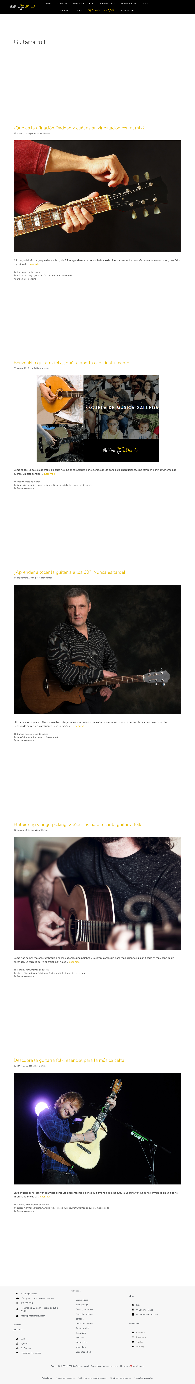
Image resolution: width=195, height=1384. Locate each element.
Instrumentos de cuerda (28, 272)
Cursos (20, 733)
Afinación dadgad (25, 275)
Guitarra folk (41, 275)
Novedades (127, 3)
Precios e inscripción (83, 3)
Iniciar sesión (127, 10)
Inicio (48, 3)
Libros (145, 3)
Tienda (78, 10)
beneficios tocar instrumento (31, 485)
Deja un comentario (26, 278)
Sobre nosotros (107, 3)
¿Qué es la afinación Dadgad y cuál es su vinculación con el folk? (79, 128)
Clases (60, 3)
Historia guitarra (63, 1207)
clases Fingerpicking (27, 973)
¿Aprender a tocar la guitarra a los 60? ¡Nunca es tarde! (69, 572)
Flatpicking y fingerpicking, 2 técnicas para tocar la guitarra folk (77, 824)
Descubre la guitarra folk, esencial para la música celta (69, 1060)
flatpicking (43, 973)
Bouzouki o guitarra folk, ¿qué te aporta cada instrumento (71, 363)
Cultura (20, 969)
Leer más (34, 264)
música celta (103, 1207)
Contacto (64, 10)
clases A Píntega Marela (29, 1207)
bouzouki (50, 485)
